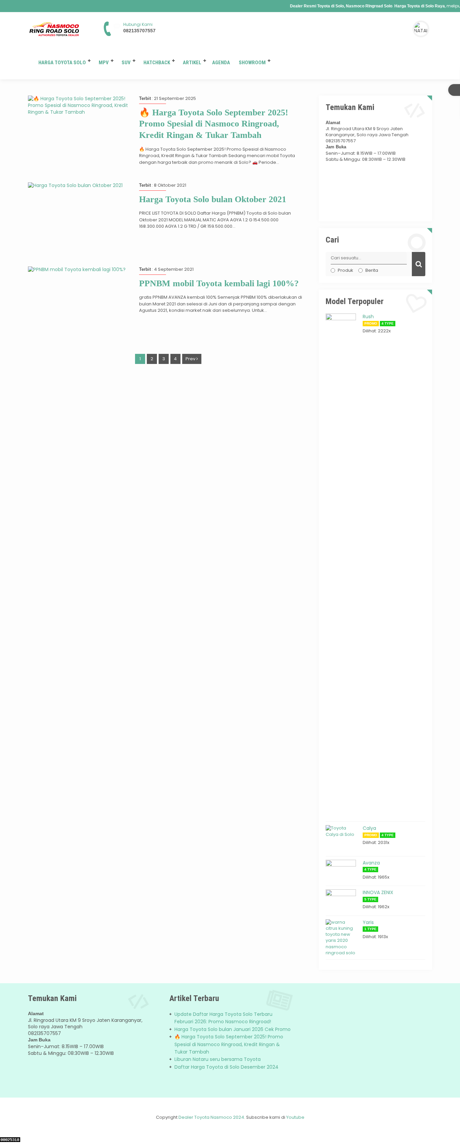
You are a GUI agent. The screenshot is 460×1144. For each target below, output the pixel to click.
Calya (369, 828)
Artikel (192, 63)
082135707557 (139, 30)
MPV (104, 63)
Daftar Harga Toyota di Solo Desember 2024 (226, 1067)
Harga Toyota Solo (62, 63)
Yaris (368, 922)
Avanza (371, 862)
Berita (371, 270)
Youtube (295, 1117)
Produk (345, 270)
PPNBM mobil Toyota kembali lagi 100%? (219, 283)
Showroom (252, 63)
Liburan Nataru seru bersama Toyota (217, 1059)
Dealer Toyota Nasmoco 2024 (211, 1117)
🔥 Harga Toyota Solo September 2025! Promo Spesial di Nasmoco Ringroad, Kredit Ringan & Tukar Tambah (213, 124)
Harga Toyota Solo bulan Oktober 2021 (212, 199)
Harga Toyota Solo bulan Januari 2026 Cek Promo (232, 1029)
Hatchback (156, 63)
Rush (368, 316)
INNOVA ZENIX (378, 892)
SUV (126, 63)
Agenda (221, 63)
